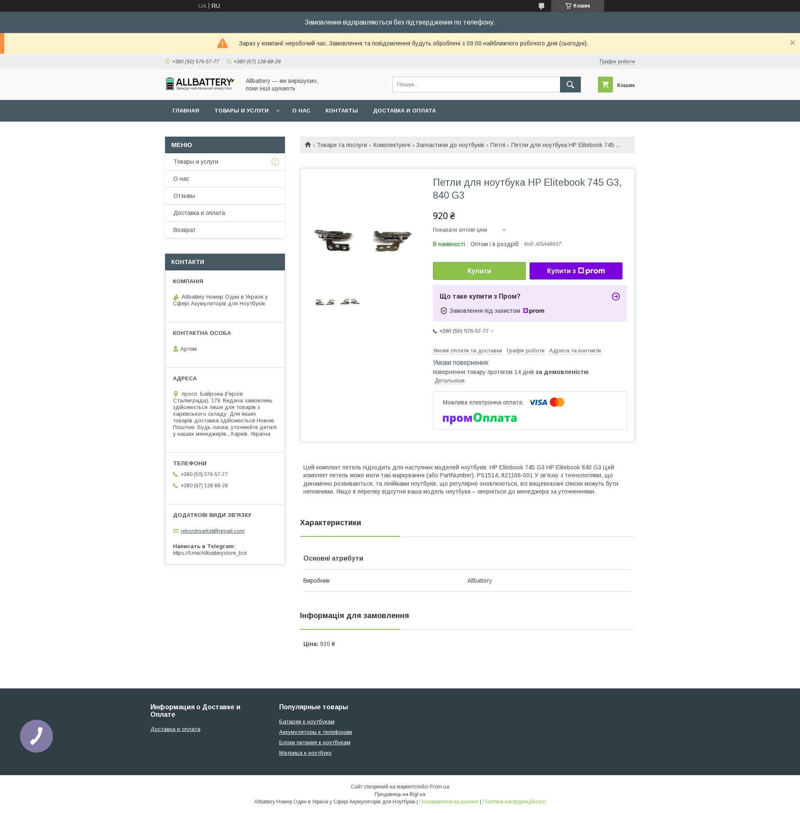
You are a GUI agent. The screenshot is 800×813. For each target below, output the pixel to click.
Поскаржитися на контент (449, 802)
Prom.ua (439, 787)
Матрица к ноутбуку (305, 753)
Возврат (184, 230)
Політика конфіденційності (514, 802)
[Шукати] (570, 84)
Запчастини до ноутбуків (450, 145)
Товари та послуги (342, 145)
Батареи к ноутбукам (307, 721)
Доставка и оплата (404, 110)
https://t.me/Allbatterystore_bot (210, 553)
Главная (185, 110)
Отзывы (184, 195)
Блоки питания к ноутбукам (314, 742)
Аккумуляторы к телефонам (315, 732)
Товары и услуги (241, 110)
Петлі (497, 145)
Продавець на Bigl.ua (400, 794)
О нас (301, 110)
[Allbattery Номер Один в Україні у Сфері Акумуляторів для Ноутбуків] (200, 88)
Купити (479, 270)
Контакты (341, 110)
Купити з (561, 270)
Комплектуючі (391, 145)
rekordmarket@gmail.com (213, 531)
